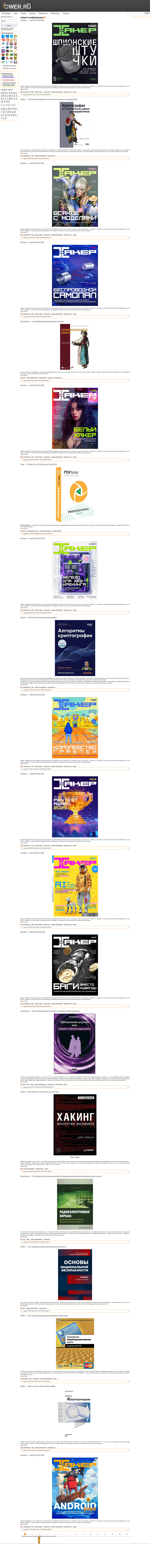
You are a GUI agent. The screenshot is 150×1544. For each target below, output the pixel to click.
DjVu (24, 1084)
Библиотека (43, 13)
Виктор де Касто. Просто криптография (41, 1386)
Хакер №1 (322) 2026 (36, 385)
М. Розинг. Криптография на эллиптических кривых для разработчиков (52, 99)
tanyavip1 (26, 690)
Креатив (32, 13)
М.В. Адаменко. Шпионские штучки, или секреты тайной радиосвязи (56, 1011)
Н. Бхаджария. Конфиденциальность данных (48, 321)
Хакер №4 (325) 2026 (36, 20)
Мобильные (55, 13)
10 (90, 1534)
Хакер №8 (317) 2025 (36, 853)
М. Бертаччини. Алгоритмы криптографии (42, 617)
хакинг (75, 91)
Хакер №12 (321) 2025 (37, 538)
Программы (6, 13)
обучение (50, 377)
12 (105, 1534)
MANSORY (26, 533)
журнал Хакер (38, 91)
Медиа (23, 13)
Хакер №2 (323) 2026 (36, 242)
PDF (32, 91)
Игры (16, 13)
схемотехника (59, 1084)
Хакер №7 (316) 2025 (36, 1455)
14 (119, 1534)
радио (31, 1084)
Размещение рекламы (9, 82)
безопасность (68, 91)
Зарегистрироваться (7, 29)
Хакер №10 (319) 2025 (37, 932)
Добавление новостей (9, 84)
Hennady (26, 94)
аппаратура (50, 1084)
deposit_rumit (27, 1087)
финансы (25, 1378)
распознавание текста (32, 530)
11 (97, 1534)
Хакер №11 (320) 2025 (37, 694)
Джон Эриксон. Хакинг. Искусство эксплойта (43, 1092)
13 (112, 1534)
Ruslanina (26, 1171)
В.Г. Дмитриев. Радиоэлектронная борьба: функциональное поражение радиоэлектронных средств (67, 1176)
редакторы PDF (56, 530)
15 (127, 1534)
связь (65, 1084)
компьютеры (26, 91)
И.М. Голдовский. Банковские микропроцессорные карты (48, 1315)
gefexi (25, 158)
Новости (66, 13)
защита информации (57, 91)
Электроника (24, 1011)
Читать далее (23, 89)
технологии (46, 91)
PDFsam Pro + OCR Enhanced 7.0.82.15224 (42, 464)
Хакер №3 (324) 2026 (36, 163)
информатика (43, 377)
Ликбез (22, 99)
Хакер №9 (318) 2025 (36, 773)
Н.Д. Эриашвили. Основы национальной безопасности (47, 1246)
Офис (22, 464)
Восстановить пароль (7, 28)
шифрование (26, 155)
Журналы (23, 20)
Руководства (24, 321)
